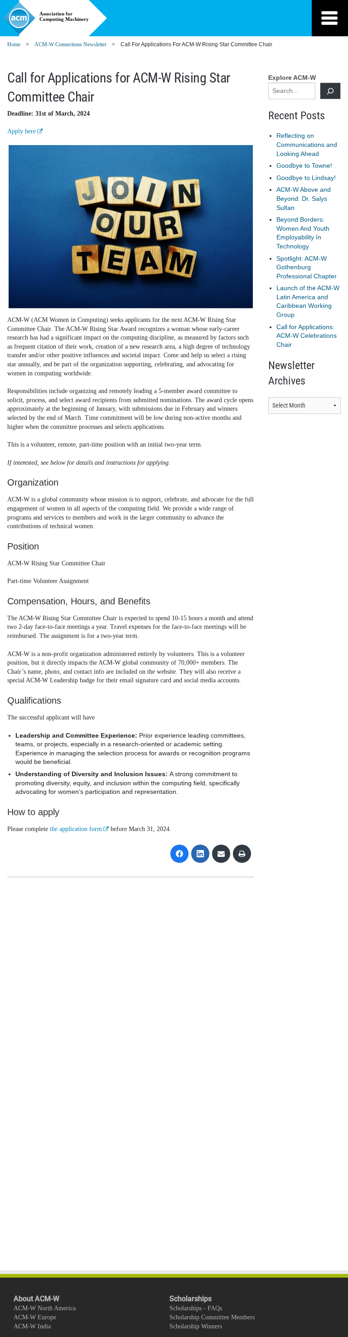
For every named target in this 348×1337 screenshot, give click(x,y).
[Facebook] (179, 854)
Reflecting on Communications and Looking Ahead (306, 144)
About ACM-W (36, 1298)
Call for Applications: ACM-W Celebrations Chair (306, 335)
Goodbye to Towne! (304, 165)
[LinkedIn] (200, 854)
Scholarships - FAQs (195, 1308)
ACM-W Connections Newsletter (70, 44)
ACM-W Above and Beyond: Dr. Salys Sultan (303, 198)
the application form (76, 829)
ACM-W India (32, 1326)
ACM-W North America (45, 1308)
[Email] (221, 854)
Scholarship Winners (195, 1326)
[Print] (242, 854)
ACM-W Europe (35, 1317)
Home (13, 44)
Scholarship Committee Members (212, 1317)
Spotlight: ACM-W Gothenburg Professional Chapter (306, 267)
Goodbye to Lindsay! (306, 177)
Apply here (21, 131)
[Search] (330, 91)
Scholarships (190, 1298)
